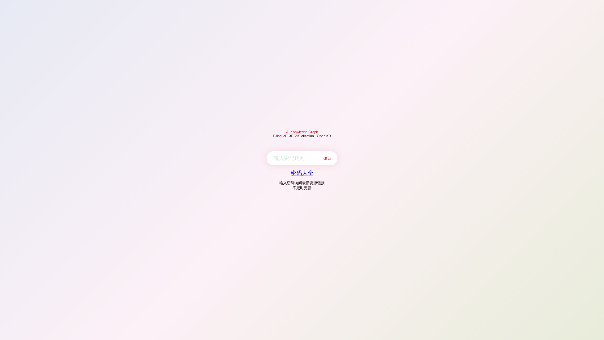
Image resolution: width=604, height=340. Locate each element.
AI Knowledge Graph (302, 132)
